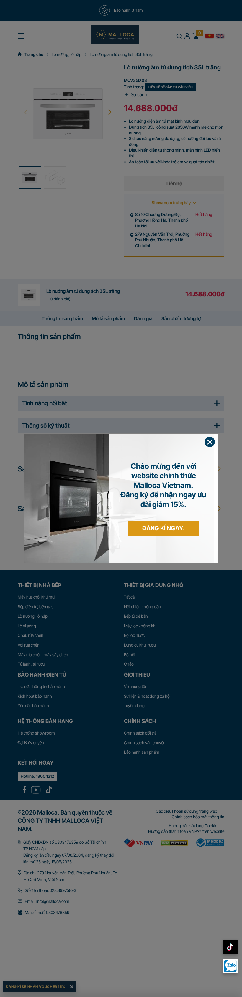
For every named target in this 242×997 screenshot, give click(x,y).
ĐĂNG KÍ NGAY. (163, 528)
